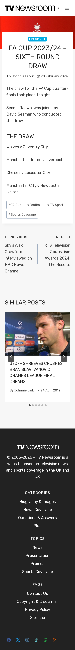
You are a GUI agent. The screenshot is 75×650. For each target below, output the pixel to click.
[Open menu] (67, 8)
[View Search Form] (58, 8)
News (37, 547)
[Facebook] (9, 640)
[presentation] (37, 334)
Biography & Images (37, 501)
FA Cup (15, 205)
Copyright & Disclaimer (37, 601)
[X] (18, 640)
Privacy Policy (37, 609)
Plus (37, 525)
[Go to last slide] (11, 357)
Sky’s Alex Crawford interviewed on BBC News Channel (18, 254)
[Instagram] (27, 640)
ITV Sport (37, 39)
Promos (37, 563)
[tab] (30, 405)
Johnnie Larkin (23, 76)
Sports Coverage (22, 214)
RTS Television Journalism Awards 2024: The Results (57, 251)
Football (34, 205)
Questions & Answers (37, 517)
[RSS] (55, 640)
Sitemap (37, 617)
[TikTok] (36, 640)
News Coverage (37, 509)
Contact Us (37, 593)
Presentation (37, 555)
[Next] (64, 357)
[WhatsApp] (46, 640)
